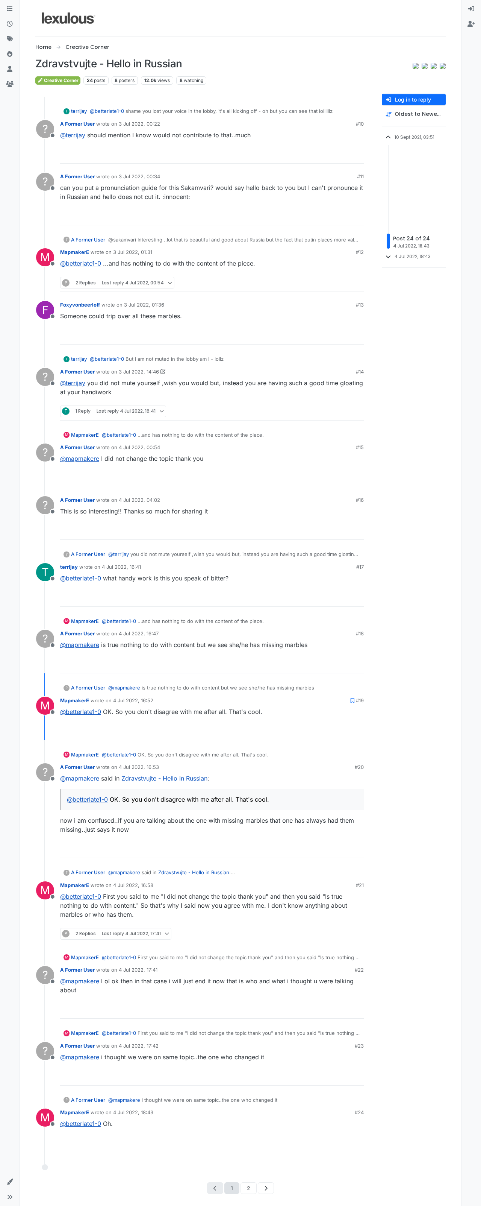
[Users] (10, 69)
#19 (360, 700)
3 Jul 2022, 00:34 (139, 176)
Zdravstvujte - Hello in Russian (164, 778)
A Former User (77, 124)
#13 (360, 305)
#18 (360, 633)
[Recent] (10, 24)
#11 (360, 176)
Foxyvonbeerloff (80, 305)
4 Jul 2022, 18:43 (133, 1112)
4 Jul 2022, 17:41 (138, 970)
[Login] (471, 9)
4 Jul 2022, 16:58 (133, 885)
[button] (10, 1182)
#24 (359, 1112)
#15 (360, 447)
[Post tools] (357, 154)
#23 (359, 1046)
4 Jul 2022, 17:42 (139, 1046)
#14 (360, 372)
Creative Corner (61, 80)
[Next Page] (266, 1188)
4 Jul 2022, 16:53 (139, 767)
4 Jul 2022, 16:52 (133, 700)
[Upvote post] (329, 154)
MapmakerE (74, 252)
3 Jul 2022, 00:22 (139, 124)
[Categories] (10, 9)
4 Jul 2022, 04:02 (139, 500)
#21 (360, 885)
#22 (359, 970)
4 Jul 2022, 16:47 (139, 633)
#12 (360, 252)
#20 (359, 767)
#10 (360, 124)
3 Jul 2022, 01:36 (144, 305)
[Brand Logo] (68, 18)
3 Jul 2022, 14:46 (139, 372)
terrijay (79, 111)
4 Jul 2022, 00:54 (139, 447)
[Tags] (10, 39)
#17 (360, 567)
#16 (360, 500)
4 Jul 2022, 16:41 (121, 567)
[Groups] (10, 84)
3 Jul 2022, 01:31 (132, 252)
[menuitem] (471, 9)
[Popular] (10, 54)
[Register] (471, 24)
